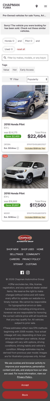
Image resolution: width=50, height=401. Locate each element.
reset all (21, 49)
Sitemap (18, 264)
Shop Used (27, 249)
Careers (15, 259)
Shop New (12, 249)
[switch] (45, 6)
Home (40, 249)
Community (33, 254)
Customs (31, 264)
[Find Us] (36, 6)
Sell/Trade (16, 254)
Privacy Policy (31, 259)
